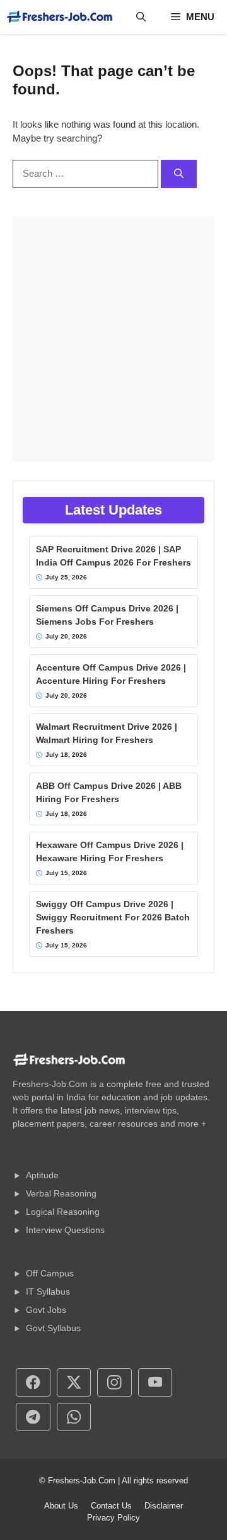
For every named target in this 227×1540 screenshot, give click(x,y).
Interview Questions (65, 1230)
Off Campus (50, 1273)
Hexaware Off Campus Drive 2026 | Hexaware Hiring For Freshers (109, 851)
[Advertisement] (113, 339)
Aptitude (42, 1175)
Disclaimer (163, 1505)
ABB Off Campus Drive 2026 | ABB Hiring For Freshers (109, 792)
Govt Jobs (46, 1310)
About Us (61, 1505)
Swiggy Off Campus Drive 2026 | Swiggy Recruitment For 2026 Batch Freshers (113, 917)
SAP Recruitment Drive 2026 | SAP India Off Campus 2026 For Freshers (113, 555)
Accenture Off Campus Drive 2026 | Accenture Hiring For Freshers (111, 674)
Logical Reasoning (63, 1212)
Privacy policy (113, 1517)
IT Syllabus (48, 1291)
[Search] (179, 174)
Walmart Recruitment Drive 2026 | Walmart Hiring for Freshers (106, 733)
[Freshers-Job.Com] (60, 17)
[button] (141, 17)
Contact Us (111, 1505)
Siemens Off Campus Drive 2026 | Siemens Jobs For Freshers (107, 615)
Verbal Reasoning (61, 1193)
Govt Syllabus (53, 1328)
